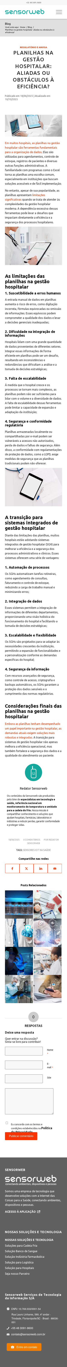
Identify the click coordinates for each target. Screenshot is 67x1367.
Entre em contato (26, 1347)
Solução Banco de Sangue (21, 1251)
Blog (8, 23)
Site (49, 1077)
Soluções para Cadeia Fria (21, 1245)
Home (22, 27)
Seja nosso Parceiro (17, 1273)
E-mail (50, 1065)
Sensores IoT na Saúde (37, 850)
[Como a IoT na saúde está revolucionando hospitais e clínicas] (19, 933)
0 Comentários (31, 839)
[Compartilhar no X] (27, 868)
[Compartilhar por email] (55, 868)
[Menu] (57, 12)
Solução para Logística (19, 1262)
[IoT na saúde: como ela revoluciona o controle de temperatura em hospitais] (48, 933)
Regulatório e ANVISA (33, 47)
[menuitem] (57, 12)
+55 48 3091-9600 (22, 1328)
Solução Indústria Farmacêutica (24, 1256)
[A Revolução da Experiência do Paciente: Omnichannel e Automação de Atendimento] (48, 989)
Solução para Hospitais (19, 1267)
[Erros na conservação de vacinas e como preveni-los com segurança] (19, 904)
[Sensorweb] (28, 12)
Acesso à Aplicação (20, 1211)
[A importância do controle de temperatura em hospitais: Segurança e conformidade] (19, 989)
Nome (50, 1052)
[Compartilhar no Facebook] (12, 868)
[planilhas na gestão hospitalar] (33, 124)
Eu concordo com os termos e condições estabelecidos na (31, 1128)
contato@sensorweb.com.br (28, 1334)
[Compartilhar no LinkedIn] (41, 868)
